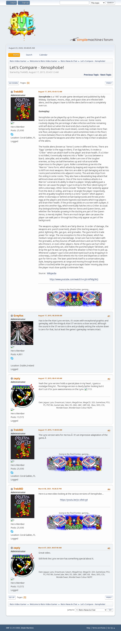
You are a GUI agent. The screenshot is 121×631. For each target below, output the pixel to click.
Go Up (11, 597)
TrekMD (18, 91)
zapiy (17, 378)
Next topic (105, 74)
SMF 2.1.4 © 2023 (13, 628)
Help (88, 628)
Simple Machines (27, 628)
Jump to (70, 609)
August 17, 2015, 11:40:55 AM (50, 430)
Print (109, 83)
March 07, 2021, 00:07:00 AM (50, 547)
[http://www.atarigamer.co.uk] (12, 361)
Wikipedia (51, 273)
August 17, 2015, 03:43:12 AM (50, 91)
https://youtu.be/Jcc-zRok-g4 (74, 499)
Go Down (13, 83)
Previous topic (91, 74)
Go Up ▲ (111, 628)
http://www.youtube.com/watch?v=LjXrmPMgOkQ (74, 279)
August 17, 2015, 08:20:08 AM (50, 315)
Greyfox (18, 315)
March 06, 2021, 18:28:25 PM (50, 488)
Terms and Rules (99, 628)
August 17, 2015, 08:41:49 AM (50, 378)
